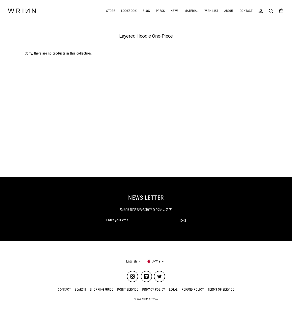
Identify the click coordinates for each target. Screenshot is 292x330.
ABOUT (229, 11)
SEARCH (80, 289)
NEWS (175, 11)
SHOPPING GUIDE (101, 289)
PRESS (160, 11)
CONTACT (246, 11)
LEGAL (173, 289)
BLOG (146, 11)
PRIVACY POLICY (153, 289)
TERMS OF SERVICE (221, 289)
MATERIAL (191, 11)
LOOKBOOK (129, 11)
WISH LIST (211, 11)
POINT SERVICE (127, 289)
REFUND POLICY (193, 289)
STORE (110, 11)
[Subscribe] (182, 220)
